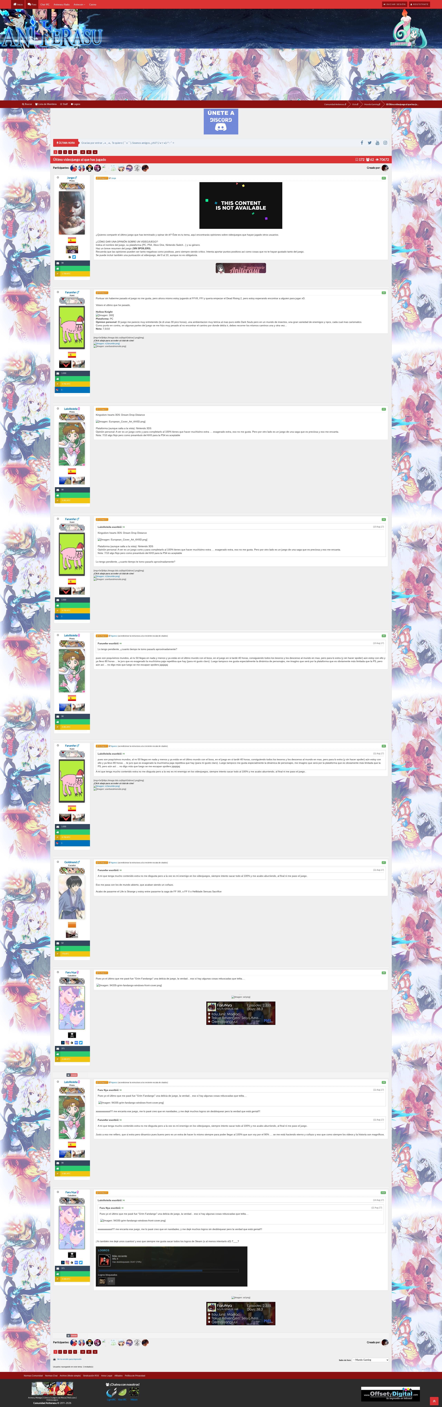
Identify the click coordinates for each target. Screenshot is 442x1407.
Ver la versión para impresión (69, 1359)
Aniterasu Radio (62, 4)
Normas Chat (51, 1376)
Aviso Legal (106, 1376)
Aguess (114, 636)
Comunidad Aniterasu (334, 104)
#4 (384, 519)
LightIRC (111, 1399)
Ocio (354, 104)
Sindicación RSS (91, 1376)
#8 (384, 973)
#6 (384, 746)
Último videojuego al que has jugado (404, 104)
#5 (384, 636)
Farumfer (70, 292)
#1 (384, 178)
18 (83, 152)
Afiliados (118, 1376)
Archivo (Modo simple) (70, 1376)
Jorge (70, 177)
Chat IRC (45, 4)
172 (361, 159)
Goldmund (70, 862)
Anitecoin (79, 4)
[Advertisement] (221, 74)
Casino (92, 4)
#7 (384, 863)
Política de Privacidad (135, 1376)
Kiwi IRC (122, 1399)
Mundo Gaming (371, 104)
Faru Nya (70, 972)
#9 (384, 1082)
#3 (384, 409)
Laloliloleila (71, 408)
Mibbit (134, 1399)
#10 (383, 1193)
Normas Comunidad (33, 1376)
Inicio (20, 4)
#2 (384, 293)
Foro (33, 4)
